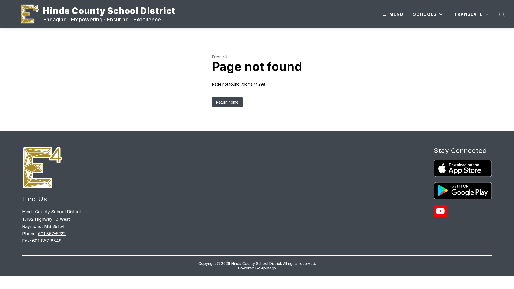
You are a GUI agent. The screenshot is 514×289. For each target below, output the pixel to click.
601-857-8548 (47, 241)
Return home (227, 102)
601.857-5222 (52, 233)
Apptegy (268, 268)
